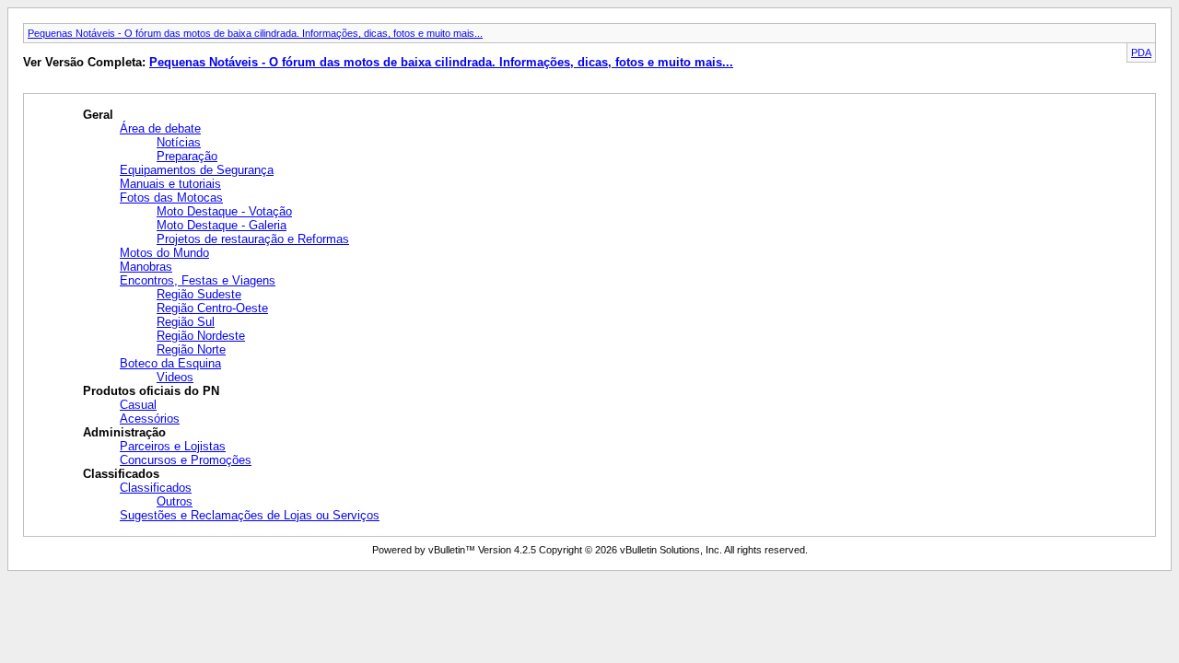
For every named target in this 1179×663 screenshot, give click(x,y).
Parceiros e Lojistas (173, 446)
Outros (175, 501)
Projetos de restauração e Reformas (253, 239)
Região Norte (191, 349)
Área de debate (160, 128)
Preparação (187, 156)
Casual (138, 405)
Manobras (146, 266)
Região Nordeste (201, 336)
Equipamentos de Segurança (197, 170)
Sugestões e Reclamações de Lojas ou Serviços (249, 515)
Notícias (179, 142)
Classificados (156, 487)
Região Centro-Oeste (212, 308)
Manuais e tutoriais (170, 184)
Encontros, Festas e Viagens (197, 280)
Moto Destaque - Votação (224, 211)
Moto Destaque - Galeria (221, 225)
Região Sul (186, 322)
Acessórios (150, 418)
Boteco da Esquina (170, 363)
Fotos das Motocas (171, 197)
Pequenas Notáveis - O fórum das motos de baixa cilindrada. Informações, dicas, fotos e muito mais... (255, 33)
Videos (175, 377)
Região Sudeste (199, 294)
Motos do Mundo (164, 253)
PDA (1141, 52)
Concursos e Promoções (185, 460)
